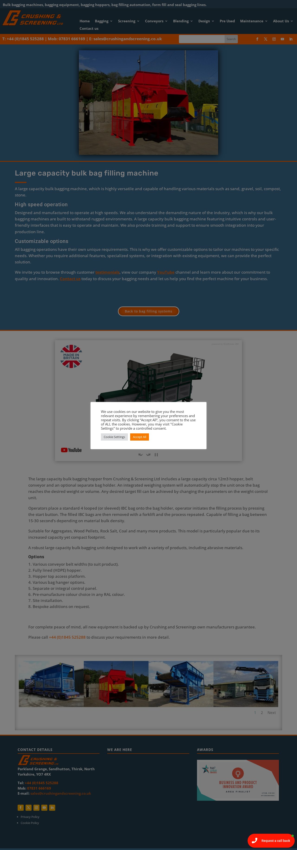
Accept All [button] (139, 437)
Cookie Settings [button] (114, 437)
